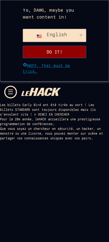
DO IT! (54, 51)
